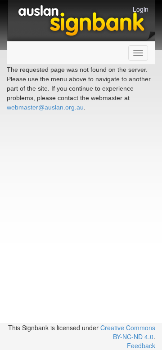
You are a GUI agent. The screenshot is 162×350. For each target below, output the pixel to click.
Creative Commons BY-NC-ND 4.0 (127, 332)
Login (140, 8)
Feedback (141, 345)
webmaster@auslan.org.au (45, 107)
